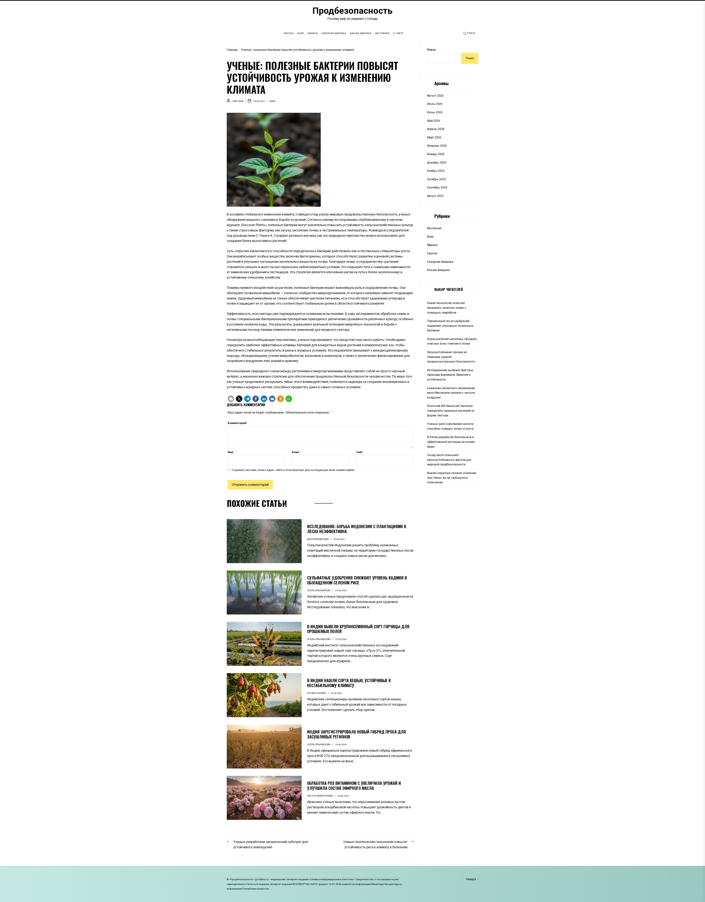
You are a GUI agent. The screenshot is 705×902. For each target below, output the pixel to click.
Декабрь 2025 (436, 162)
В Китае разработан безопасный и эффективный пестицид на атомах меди (451, 441)
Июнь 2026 (434, 112)
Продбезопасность (352, 11)
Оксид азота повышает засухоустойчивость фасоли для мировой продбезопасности (449, 459)
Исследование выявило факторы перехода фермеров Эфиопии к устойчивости (450, 374)
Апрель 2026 (435, 129)
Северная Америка (333, 33)
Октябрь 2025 (436, 179)
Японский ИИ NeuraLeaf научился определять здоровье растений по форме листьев (450, 410)
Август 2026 (435, 95)
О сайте (398, 33)
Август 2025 (435, 196)
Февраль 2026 (437, 145)
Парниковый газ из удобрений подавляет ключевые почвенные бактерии (450, 325)
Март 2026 (434, 137)
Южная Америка (360, 33)
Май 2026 (433, 120)
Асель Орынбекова (319, 590)
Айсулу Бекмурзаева (320, 795)
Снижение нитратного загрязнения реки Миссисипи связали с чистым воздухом (451, 392)
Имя (231, 452)
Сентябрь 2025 (437, 187)
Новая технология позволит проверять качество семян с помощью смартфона (446, 307)
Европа (289, 33)
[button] (231, 399)
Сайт (359, 452)
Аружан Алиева (316, 693)
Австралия (382, 33)
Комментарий (238, 423)
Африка (313, 33)
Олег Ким (237, 101)
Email (296, 452)
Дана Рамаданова (318, 539)
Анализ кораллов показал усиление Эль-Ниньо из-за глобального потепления (451, 477)
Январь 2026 (435, 154)
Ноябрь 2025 (435, 171)
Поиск (431, 49)
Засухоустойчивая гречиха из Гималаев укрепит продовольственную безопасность (451, 356)
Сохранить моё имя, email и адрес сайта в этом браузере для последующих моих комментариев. (293, 470)
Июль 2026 (434, 104)
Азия (300, 33)
